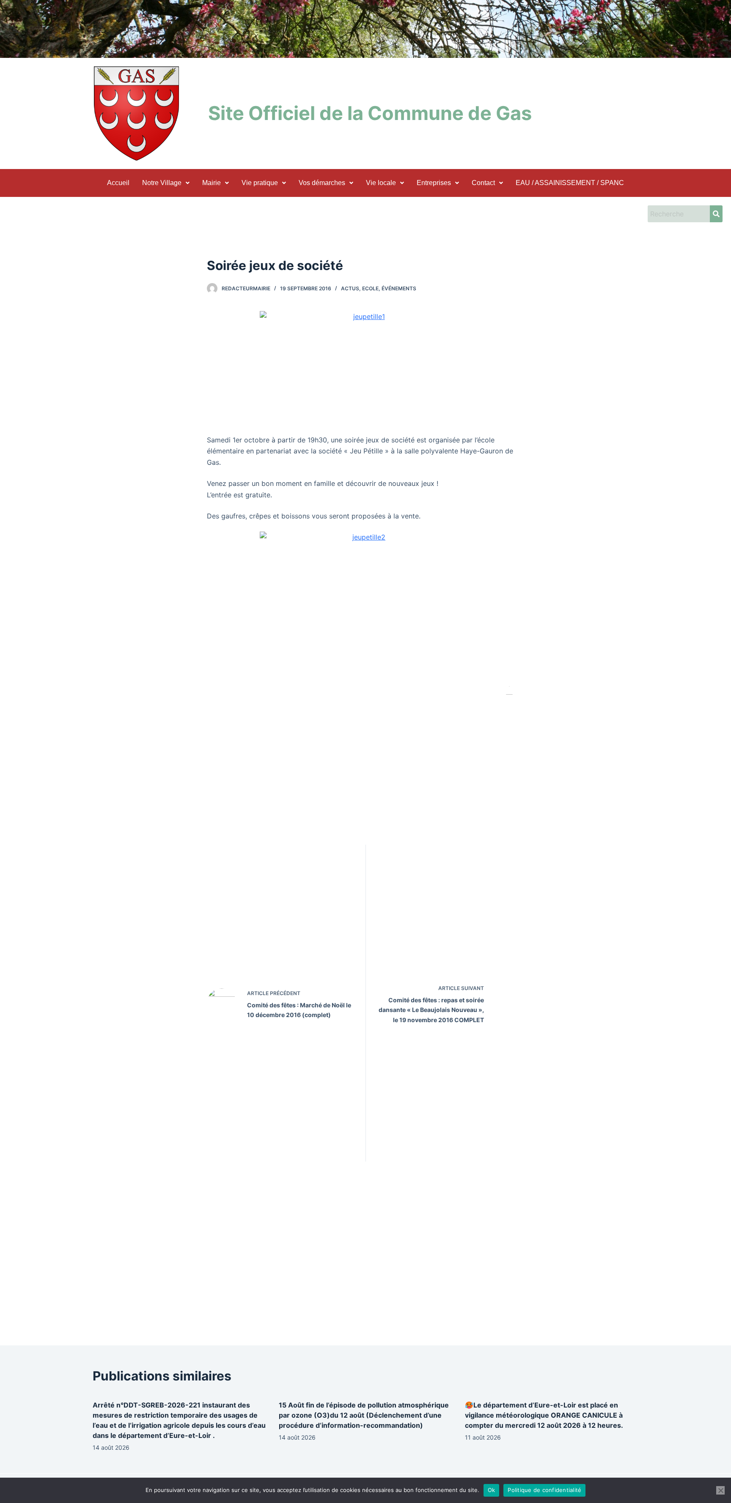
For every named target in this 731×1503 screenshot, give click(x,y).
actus (350, 288)
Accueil (118, 182)
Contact (483, 182)
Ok (491, 1490)
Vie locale (381, 182)
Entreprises (434, 182)
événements (399, 288)
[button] (166, 183)
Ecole (370, 288)
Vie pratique (260, 182)
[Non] (720, 1490)
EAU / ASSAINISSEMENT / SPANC (570, 182)
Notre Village (161, 182)
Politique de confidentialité (544, 1490)
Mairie (211, 182)
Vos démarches (322, 182)
